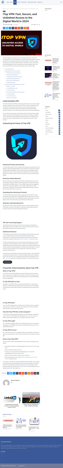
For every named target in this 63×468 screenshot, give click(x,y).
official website (32, 346)
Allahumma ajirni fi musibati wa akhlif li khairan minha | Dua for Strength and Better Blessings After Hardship (56, 85)
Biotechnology (48, 114)
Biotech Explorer (8, 24)
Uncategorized (48, 130)
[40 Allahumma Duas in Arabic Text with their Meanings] (8, 420)
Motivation (48, 124)
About (2, 456)
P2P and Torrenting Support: (13, 80)
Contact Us (39, 2)
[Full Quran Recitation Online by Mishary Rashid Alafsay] (48, 75)
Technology (24, 2)
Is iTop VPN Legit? (11, 94)
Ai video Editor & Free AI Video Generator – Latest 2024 (34, 428)
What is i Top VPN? (11, 86)
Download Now (18, 189)
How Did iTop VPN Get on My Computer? (16, 92)
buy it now (8, 258)
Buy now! (3, 460)
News (15, 2)
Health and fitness (32, 2)
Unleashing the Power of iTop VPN (12, 71)
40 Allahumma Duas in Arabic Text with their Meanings (7, 426)
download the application (32, 316)
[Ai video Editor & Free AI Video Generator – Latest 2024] (34, 421)
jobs (46, 133)
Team (2, 458)
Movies (18, 2)
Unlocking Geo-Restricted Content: (14, 76)
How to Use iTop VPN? (12, 97)
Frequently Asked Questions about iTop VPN (14, 84)
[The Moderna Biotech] (3, 2)
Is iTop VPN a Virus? (11, 95)
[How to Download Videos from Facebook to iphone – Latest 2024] (21, 420)
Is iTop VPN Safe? (11, 90)
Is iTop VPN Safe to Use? (12, 88)
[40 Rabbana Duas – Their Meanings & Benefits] (48, 68)
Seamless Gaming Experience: (13, 78)
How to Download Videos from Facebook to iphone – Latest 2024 (21, 426)
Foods (47, 122)
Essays (11, 2)
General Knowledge (49, 128)
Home (8, 2)
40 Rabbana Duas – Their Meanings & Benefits (56, 68)
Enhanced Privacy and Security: (14, 72)
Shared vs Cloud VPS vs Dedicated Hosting (28, 239)
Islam (47, 126)
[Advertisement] (21, 216)
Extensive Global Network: (12, 74)
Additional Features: (11, 82)
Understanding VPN (9, 69)
